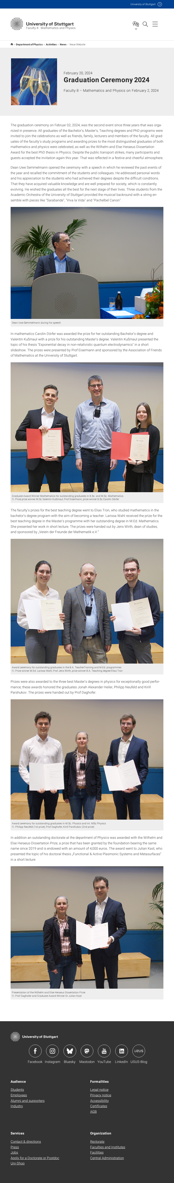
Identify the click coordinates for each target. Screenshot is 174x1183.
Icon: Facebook (35, 1051)
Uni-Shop (18, 1163)
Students (17, 1089)
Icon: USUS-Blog (138, 1051)
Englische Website (12, 44)
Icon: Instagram (52, 1051)
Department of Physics (29, 44)
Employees (19, 1095)
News (63, 44)
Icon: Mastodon (87, 1051)
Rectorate (97, 1141)
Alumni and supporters (28, 1100)
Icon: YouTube (104, 1051)
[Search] (145, 23)
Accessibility (99, 1100)
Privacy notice (100, 1095)
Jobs (14, 1152)
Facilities (97, 1152)
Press (15, 1147)
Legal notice (99, 1089)
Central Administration (107, 1158)
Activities (51, 44)
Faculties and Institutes (107, 1147)
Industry (17, 1106)
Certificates (98, 1106)
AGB (93, 1111)
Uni (143, 4)
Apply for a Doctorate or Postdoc (35, 1158)
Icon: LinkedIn (121, 1051)
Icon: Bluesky (69, 1051)
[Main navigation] (155, 23)
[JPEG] (87, 263)
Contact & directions (26, 1141)
